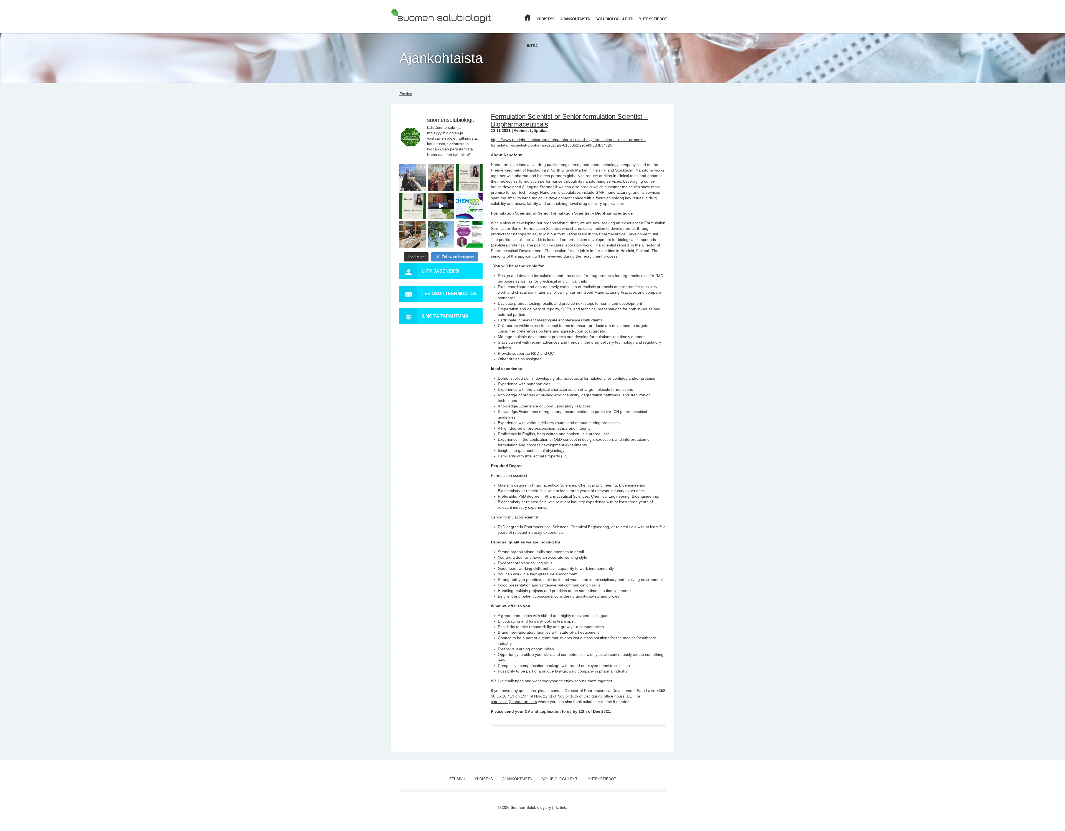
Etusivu (405, 94)
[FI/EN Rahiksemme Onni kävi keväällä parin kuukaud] (412, 177)
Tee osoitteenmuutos (449, 293)
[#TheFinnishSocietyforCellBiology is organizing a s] (469, 234)
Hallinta (560, 807)
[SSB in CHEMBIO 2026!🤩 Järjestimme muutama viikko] (441, 206)
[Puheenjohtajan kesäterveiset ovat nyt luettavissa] (412, 206)
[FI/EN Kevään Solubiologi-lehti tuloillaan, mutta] (441, 177)
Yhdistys (545, 19)
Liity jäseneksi (440, 271)
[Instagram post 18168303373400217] (441, 234)
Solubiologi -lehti (614, 19)
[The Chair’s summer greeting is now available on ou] (469, 177)
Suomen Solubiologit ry (411, 26)
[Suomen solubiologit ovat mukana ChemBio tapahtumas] (469, 206)
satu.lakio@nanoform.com (514, 701)
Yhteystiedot (653, 19)
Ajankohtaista (575, 19)
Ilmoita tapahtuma (445, 316)
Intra (532, 46)
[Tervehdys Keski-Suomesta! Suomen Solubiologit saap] (412, 234)
